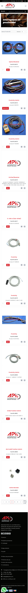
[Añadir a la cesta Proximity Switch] (8, 147)
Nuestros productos (7, 540)
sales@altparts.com (6, 1)
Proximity (14, 257)
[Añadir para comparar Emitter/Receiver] (24, 188)
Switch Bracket (14, 487)
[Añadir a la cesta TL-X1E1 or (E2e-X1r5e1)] (8, 226)
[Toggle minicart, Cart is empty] (25, 6)
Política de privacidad (7, 556)
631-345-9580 (7, 574)
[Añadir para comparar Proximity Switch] (24, 108)
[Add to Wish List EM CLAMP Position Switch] (21, 457)
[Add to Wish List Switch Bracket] (21, 495)
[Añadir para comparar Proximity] (24, 265)
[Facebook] (2, 533)
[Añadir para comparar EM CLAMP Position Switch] (24, 457)
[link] (25, 1)
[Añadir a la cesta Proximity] (8, 265)
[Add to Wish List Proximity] (21, 265)
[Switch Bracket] (14, 473)
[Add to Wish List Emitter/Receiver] (21, 188)
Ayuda (3, 551)
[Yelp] (8, 533)
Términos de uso (6, 559)
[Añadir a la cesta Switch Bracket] (8, 495)
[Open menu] (2, 6)
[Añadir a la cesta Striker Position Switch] (8, 419)
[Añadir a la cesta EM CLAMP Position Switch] (8, 457)
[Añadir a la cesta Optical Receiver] (8, 70)
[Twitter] (4, 533)
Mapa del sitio (5, 548)
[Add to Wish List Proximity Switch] (21, 108)
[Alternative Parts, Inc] (7, 519)
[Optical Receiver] (14, 48)
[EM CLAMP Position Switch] (14, 435)
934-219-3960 (19, 1)
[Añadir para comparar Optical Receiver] (24, 70)
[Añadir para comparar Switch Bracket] (24, 495)
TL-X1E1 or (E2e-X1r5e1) (14, 218)
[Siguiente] (20, 502)
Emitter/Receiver (14, 177)
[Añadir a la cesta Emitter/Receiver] (8, 188)
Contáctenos (5, 565)
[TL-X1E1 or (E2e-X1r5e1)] (14, 204)
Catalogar (4, 543)
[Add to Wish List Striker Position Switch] (21, 418)
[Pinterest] (10, 533)
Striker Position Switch (14, 411)
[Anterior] (3, 502)
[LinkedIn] (6, 533)
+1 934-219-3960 (7, 572)
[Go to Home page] (10, 6)
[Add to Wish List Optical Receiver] (21, 70)
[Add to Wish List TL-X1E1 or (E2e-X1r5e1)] (21, 226)
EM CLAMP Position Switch (14, 449)
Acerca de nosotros (7, 562)
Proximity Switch (14, 100)
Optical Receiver (14, 62)
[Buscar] (25, 11)
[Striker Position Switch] (14, 396)
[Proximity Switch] (14, 86)
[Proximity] (14, 243)
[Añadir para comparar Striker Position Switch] (24, 418)
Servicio (4, 537)
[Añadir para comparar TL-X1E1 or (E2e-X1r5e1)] (24, 226)
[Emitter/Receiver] (14, 163)
